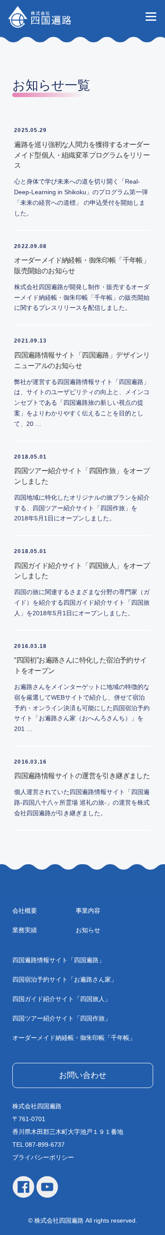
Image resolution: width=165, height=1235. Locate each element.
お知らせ (88, 930)
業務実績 (24, 930)
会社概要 (24, 910)
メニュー (150, 16)
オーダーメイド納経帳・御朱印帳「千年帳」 (74, 1037)
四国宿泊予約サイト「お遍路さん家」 (64, 979)
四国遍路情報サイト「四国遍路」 (58, 960)
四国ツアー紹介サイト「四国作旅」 (61, 1018)
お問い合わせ (82, 1075)
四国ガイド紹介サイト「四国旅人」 (61, 998)
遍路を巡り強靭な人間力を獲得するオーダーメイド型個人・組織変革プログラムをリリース (82, 155)
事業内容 (88, 910)
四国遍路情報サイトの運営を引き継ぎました (82, 775)
